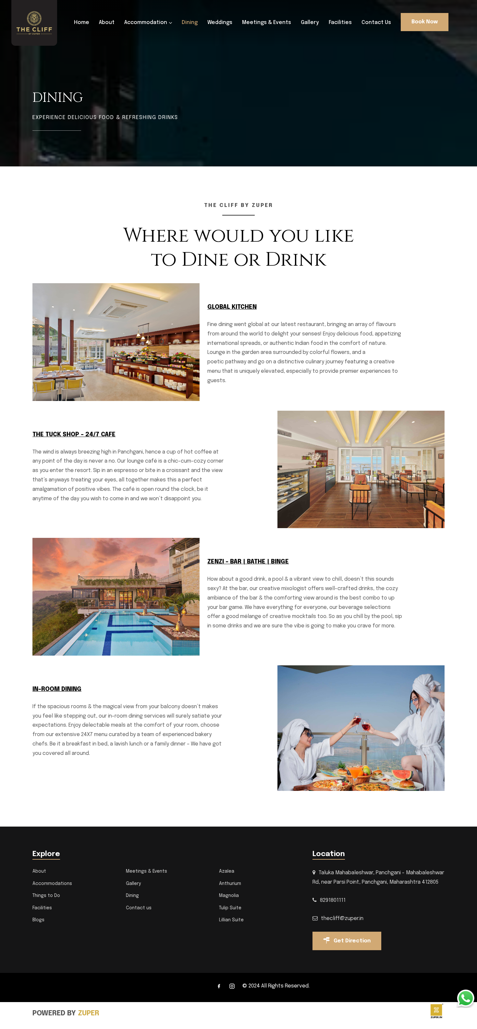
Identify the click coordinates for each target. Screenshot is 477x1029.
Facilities (340, 22)
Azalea (226, 871)
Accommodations (52, 883)
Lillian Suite (231, 920)
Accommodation (145, 22)
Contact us (376, 22)
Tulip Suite (230, 908)
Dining (190, 22)
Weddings (219, 22)
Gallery (310, 22)
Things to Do (46, 895)
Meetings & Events (266, 22)
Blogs (38, 920)
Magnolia (229, 895)
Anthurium (230, 883)
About (107, 22)
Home (81, 22)
